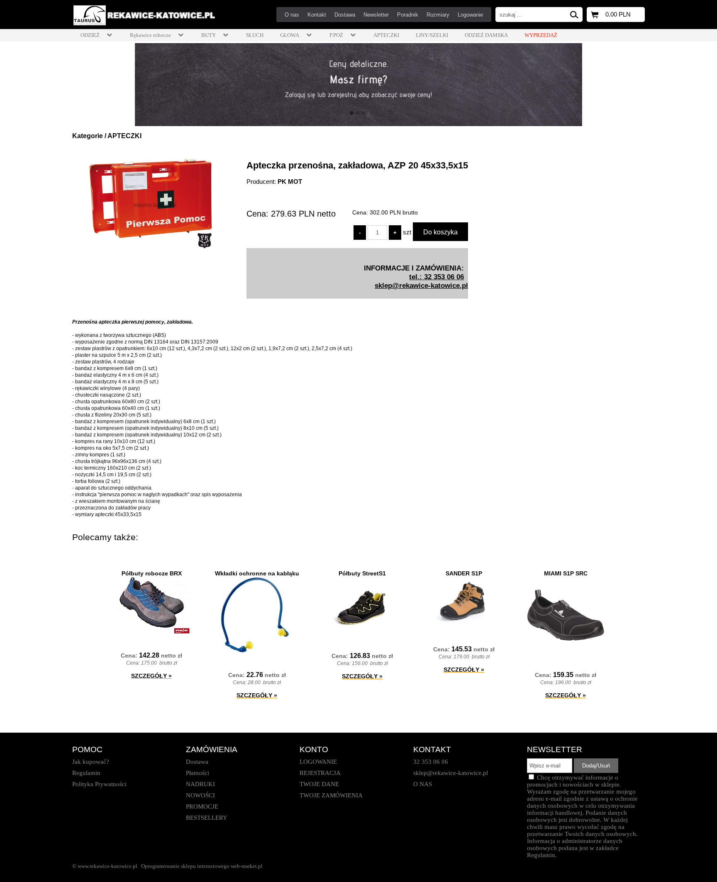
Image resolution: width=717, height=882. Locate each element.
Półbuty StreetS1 (362, 573)
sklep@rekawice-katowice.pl (421, 285)
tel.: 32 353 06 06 (436, 277)
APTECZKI (124, 135)
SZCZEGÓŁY (151, 675)
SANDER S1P (464, 573)
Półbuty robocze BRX (152, 573)
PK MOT (290, 181)
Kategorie (87, 135)
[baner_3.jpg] (358, 84)
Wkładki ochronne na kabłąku (257, 573)
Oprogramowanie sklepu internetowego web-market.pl (202, 866)
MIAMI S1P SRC (566, 573)
